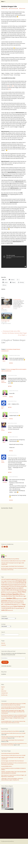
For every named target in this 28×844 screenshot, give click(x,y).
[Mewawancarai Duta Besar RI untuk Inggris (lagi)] (6, 316)
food (11, 8)
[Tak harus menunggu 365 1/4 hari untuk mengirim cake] (6, 302)
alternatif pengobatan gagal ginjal (9, 579)
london (11, 598)
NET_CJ (4, 604)
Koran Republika (15, 594)
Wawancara (10, 610)
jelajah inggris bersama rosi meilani (14, 588)
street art (20, 604)
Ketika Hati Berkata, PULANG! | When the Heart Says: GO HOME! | (13, 703)
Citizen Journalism (9, 582)
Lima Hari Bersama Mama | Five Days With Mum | (10, 707)
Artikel (14, 581)
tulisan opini (10, 606)
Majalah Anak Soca (20, 598)
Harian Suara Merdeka (16, 586)
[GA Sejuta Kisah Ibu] (19, 304)
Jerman (4, 590)
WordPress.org (4, 695)
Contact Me (3, 645)
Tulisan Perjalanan (19, 606)
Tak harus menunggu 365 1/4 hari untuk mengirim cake (6, 307)
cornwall (17, 583)
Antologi (10, 581)
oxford (9, 604)
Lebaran (4, 598)
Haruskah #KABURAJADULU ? (6, 766)
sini (8, 86)
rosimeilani (5, 396)
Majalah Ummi (20, 602)
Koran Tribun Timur (14, 596)
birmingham (20, 581)
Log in (2, 689)
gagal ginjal (11, 584)
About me (3, 643)
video (13, 608)
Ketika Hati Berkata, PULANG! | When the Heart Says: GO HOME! (13, 560)
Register (3, 686)
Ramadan (15, 604)
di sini (9, 89)
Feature (23, 583)
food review (22, 8)
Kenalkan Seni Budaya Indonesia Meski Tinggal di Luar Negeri (14, 334)
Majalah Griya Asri (15, 601)
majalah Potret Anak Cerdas (11, 602)
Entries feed (3, 691)
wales (4, 610)
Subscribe (5, 662)
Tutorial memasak (6, 608)
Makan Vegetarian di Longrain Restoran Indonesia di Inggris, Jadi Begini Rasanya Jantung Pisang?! (14, 718)
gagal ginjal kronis (19, 584)
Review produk (15, 8)
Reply (12, 363)
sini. (13, 86)
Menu (2, 1)
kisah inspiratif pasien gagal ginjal (11, 592)
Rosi (4, 361)
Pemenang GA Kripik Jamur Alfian (10, 331)
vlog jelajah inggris (19, 608)
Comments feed (4, 693)
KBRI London (10, 590)
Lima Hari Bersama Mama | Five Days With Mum (10, 558)
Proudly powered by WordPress (7, 841)
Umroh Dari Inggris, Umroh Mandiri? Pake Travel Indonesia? (12, 566)
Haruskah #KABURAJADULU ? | (7, 721)
